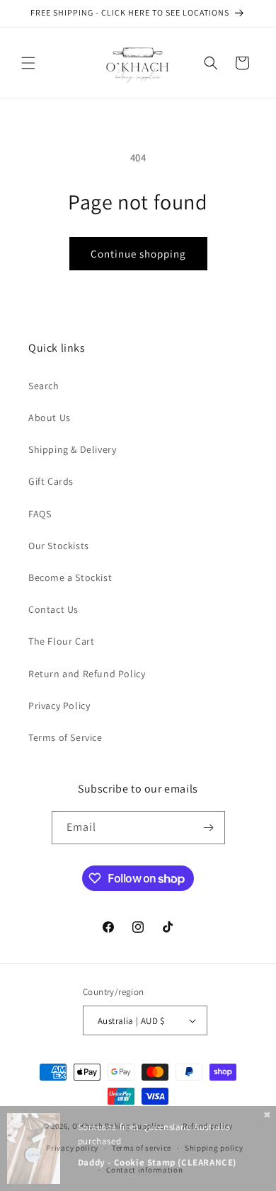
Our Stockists (58, 545)
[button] (28, 63)
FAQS (39, 513)
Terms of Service (65, 737)
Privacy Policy (59, 705)
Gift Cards (51, 481)
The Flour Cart (61, 641)
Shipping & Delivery (72, 449)
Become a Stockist (70, 577)
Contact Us (53, 609)
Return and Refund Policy (86, 673)
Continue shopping (138, 253)
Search (43, 385)
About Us (49, 417)
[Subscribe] (208, 827)
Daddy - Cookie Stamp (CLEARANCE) (157, 1162)
